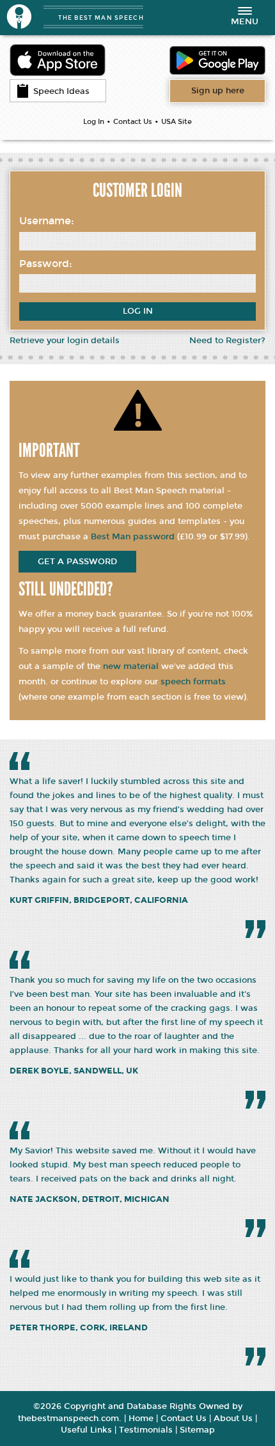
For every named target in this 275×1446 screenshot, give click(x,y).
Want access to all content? (217, 91)
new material (131, 666)
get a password (77, 562)
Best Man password (133, 537)
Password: (45, 264)
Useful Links (86, 1430)
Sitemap (197, 1430)
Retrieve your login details (65, 340)
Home (141, 1418)
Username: (46, 221)
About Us (233, 1418)
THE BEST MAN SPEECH (101, 17)
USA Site (176, 122)
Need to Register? (227, 340)
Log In (93, 122)
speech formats (193, 682)
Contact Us (132, 122)
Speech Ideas (61, 91)
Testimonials (146, 1430)
